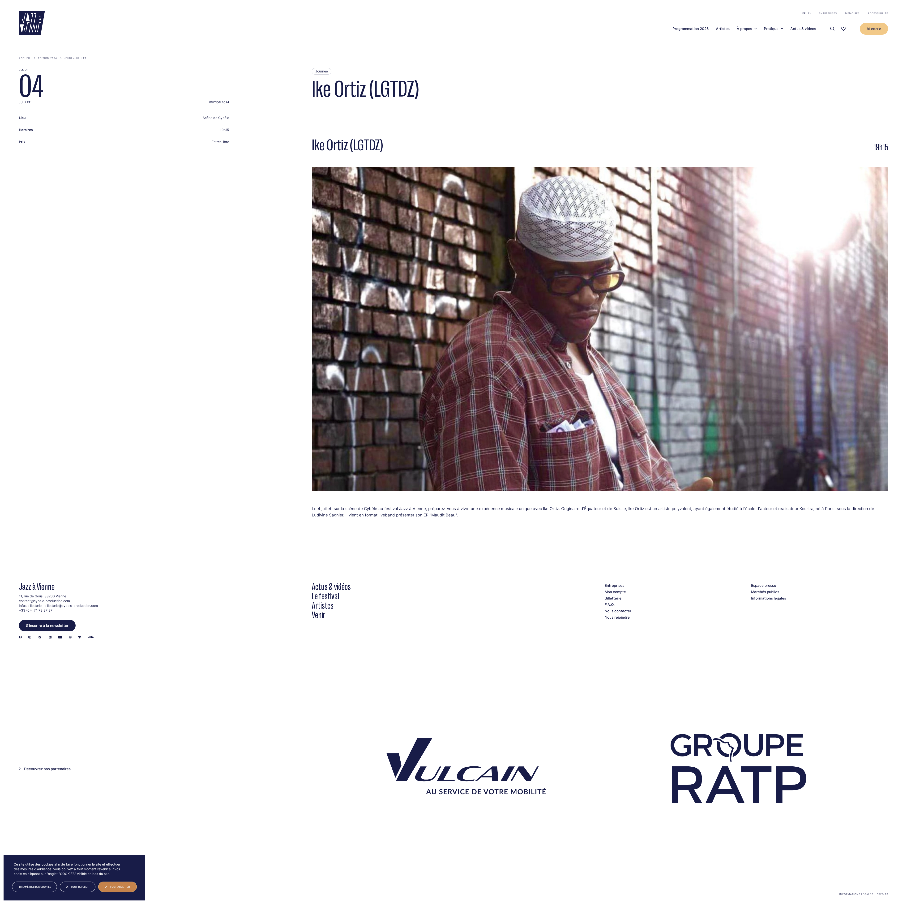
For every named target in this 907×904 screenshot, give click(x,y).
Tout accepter (120, 886)
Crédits (882, 894)
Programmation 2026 (690, 28)
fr (804, 13)
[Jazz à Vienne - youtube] (60, 637)
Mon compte (615, 591)
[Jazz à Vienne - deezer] (79, 637)
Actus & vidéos (803, 28)
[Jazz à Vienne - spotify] (70, 637)
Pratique (771, 28)
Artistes (723, 28)
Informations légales (768, 598)
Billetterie (874, 28)
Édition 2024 (47, 58)
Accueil (25, 58)
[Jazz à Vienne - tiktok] (40, 637)
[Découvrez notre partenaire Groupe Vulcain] (463, 769)
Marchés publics (765, 591)
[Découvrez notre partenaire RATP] (737, 769)
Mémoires (852, 13)
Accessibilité (878, 13)
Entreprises (828, 13)
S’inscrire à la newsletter (47, 625)
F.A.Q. (610, 604)
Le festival (325, 596)
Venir (318, 615)
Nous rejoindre (617, 617)
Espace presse (763, 585)
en (810, 13)
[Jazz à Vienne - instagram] (29, 637)
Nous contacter (618, 610)
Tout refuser (79, 886)
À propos (744, 28)
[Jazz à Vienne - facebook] (20, 637)
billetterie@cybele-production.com (71, 605)
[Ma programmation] (843, 29)
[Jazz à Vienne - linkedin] (50, 637)
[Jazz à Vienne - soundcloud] (91, 637)
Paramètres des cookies (35, 886)
